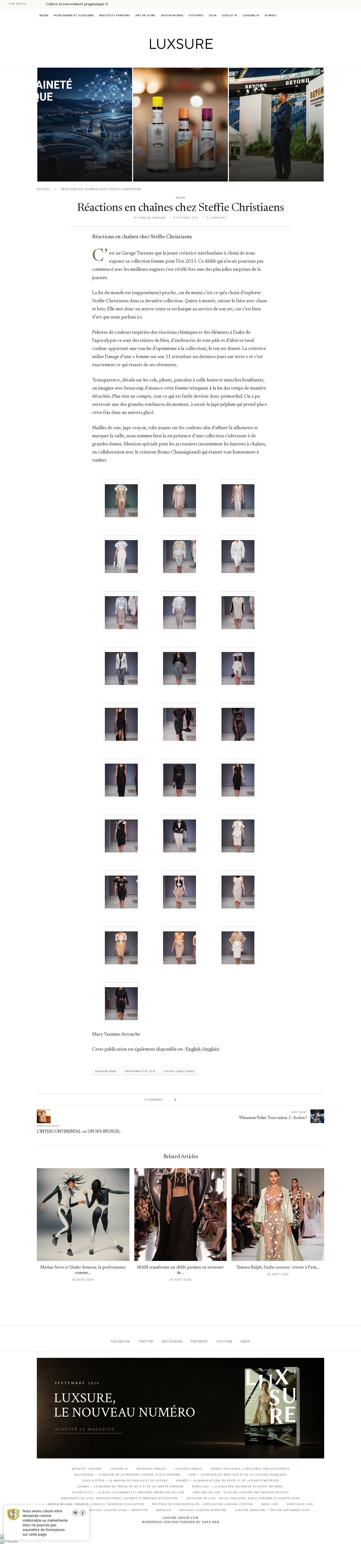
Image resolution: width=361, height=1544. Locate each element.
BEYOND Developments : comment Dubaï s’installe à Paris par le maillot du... (276, 159)
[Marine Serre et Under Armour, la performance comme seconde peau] (83, 1214)
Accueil (43, 189)
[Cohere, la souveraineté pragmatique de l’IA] (84, 125)
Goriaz (271, 15)
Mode (44, 15)
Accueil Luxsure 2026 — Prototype (118, 1510)
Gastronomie (172, 15)
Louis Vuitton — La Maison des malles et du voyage (125, 1481)
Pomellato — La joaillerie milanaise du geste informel (238, 1486)
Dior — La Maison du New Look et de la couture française (238, 1475)
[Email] (197, 59)
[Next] (41, 4)
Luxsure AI (251, 15)
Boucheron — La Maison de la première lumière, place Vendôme (127, 1475)
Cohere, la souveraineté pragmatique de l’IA (81, 4)
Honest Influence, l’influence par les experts (250, 1469)
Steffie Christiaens (179, 1071)
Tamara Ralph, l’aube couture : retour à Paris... (277, 1268)
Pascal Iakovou (62, 173)
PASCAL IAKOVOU (253, 173)
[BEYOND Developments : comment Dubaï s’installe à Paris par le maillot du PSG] (276, 125)
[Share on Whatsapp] (203, 1100)
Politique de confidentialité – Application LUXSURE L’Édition (202, 1504)
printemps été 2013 (140, 1071)
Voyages (196, 15)
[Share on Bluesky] (213, 1100)
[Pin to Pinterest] (194, 1100)
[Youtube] (191, 59)
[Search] (321, 15)
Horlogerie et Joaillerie (74, 15)
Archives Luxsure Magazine (203, 1510)
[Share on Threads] (208, 1100)
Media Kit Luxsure (87, 1469)
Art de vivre (145, 15)
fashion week (106, 1071)
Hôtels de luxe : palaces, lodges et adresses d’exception (96, 1504)
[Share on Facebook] (184, 1100)
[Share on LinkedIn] (198, 1100)
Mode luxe (269, 1504)
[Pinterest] (184, 59)
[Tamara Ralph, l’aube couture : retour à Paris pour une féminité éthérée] (278, 1214)
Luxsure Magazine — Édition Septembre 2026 (272, 1510)
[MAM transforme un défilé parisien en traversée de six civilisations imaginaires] (180, 1214)
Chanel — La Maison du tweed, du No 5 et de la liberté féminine (130, 1486)
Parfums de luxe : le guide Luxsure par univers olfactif (241, 1492)
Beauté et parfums (114, 15)
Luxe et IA (229, 15)
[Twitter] (170, 59)
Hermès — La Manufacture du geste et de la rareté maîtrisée (227, 1481)
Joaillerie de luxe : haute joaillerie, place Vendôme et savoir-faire (243, 1498)
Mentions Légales (151, 1469)
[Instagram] (177, 59)
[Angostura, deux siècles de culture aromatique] (180, 125)
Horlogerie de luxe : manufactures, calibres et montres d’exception (119, 1498)
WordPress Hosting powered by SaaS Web (180, 1522)
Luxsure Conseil (188, 1469)
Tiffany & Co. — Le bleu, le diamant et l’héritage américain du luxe (128, 1492)
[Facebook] (163, 59)
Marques (163, 1510)
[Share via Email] (217, 1100)
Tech (212, 15)
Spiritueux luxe (300, 1504)
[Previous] (35, 4)
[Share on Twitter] (189, 1100)
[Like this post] (179, 1100)
